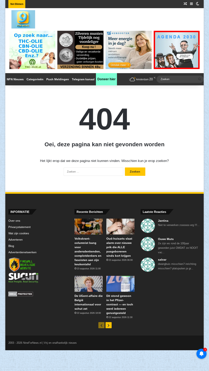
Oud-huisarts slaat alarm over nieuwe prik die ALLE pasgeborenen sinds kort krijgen (119, 247)
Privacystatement (19, 227)
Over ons (14, 220)
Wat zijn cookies (18, 233)
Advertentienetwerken (22, 252)
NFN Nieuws (15, 79)
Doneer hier (106, 79)
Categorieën (35, 79)
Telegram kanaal (83, 79)
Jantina (163, 220)
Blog (11, 246)
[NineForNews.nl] (20, 18)
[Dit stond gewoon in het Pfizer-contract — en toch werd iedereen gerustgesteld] (120, 284)
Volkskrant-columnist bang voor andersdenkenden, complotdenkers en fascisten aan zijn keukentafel (87, 251)
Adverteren (15, 239)
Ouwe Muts (166, 239)
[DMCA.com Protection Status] (38, 295)
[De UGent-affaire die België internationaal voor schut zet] (88, 284)
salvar (162, 259)
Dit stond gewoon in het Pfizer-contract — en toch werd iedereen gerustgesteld (119, 304)
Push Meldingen (57, 79)
